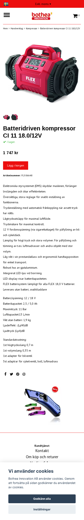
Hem (5, 28)
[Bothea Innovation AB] (42, 15)
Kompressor (31, 28)
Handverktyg (17, 28)
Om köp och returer (42, 456)
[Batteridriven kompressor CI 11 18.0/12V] (42, 74)
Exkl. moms (43, 4)
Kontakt (42, 450)
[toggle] (9, 15)
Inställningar (42, 509)
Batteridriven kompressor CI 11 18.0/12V (60, 28)
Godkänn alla (42, 498)
